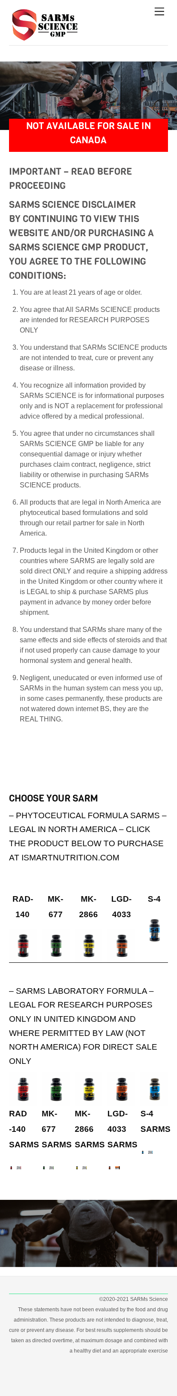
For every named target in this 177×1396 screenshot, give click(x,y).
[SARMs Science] (46, 36)
